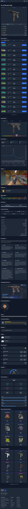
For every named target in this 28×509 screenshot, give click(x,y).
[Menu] (26, 1)
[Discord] (1, 493)
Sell (14, 40)
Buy (5, 40)
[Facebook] (4, 493)
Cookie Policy (12, 505)
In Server (14, 7)
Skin (26, 219)
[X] (3, 493)
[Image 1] (11, 184)
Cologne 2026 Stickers (3, 504)
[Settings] (24, 1)
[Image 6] (16, 184)
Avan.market (4, 63)
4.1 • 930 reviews (3, 112)
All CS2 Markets (18, 505)
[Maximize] (26, 123)
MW (9, 198)
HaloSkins (3, 96)
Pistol (26, 220)
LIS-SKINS (3, 77)
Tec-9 (26, 222)
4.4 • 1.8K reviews (3, 65)
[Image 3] (13, 184)
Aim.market (4, 110)
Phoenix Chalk (25, 223)
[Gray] (14, 316)
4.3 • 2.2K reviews (3, 70)
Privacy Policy (12, 504)
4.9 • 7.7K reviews (3, 79)
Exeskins (3, 82)
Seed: (6, 211)
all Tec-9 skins (16, 484)
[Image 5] (15, 184)
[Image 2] (12, 184)
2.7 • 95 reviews (3, 51)
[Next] (13, 211)
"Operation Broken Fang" (23, 235)
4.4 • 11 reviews (3, 107)
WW (19, 198)
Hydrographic (25, 225)
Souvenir (20, 24)
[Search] (25, 1)
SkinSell (3, 72)
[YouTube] (5, 493)
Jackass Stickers (3, 501)
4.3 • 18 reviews (3, 93)
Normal (8, 24)
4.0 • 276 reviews (3, 98)
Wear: (18, 211)
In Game (3, 7)
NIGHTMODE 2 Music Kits (4, 505)
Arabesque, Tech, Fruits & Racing (5, 500)
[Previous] (1, 211)
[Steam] (7, 493)
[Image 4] (14, 184)
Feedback (12, 500)
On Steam (25, 7)
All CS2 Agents (18, 504)
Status (11, 501)
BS (24, 198)
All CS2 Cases (18, 501)
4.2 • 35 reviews (3, 84)
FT (14, 198)
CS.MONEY (4, 58)
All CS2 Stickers (18, 500)
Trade (23, 40)
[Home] (3, 1)
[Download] (2, 184)
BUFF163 (3, 49)
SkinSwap (3, 68)
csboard (3, 91)
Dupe (3, 105)
